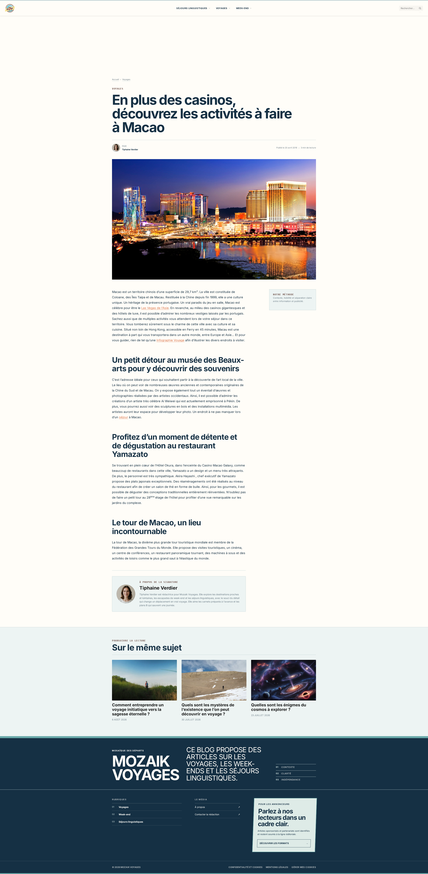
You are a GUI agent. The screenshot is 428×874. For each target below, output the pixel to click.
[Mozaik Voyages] (10, 8)
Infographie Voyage (170, 340)
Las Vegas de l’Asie (155, 308)
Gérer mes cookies (304, 867)
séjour (123, 417)
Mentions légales (277, 867)
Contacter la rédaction (217, 814)
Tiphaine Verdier (158, 588)
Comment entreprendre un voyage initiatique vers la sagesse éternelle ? (138, 709)
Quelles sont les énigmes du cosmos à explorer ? (278, 707)
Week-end (242, 8)
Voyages (221, 8)
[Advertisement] (214, 40)
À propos (217, 807)
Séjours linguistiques (191, 8)
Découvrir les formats (284, 843)
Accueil (115, 79)
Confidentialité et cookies (245, 867)
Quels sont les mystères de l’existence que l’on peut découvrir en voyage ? (208, 709)
